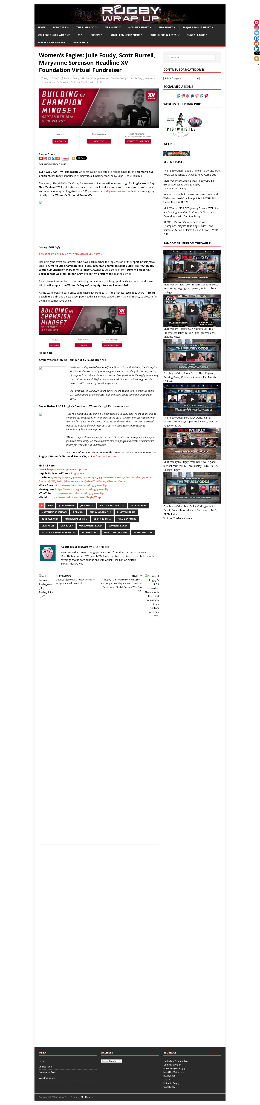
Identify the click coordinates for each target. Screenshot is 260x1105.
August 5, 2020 (51, 78)
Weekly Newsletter (51, 42)
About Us (79, 42)
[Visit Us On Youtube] (187, 95)
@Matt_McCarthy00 (85, 477)
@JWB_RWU (55, 481)
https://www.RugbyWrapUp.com (67, 469)
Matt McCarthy (72, 78)
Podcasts (59, 27)
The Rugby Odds (87, 27)
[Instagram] (45, 158)
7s (78, 35)
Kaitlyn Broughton (112, 505)
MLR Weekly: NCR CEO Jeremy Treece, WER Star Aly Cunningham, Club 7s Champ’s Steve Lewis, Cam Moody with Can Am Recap (191, 212)
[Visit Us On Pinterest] (206, 95)
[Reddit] (58, 158)
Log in (42, 1061)
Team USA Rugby (126, 518)
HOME (41, 27)
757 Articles (102, 546)
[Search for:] (192, 58)
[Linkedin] (256, 48)
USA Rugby (166, 27)
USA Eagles (48, 525)
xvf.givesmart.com (115, 191)
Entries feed (45, 1066)
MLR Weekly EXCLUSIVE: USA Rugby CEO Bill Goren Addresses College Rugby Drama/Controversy (188, 184)
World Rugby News (115, 532)
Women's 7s (55, 82)
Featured (105, 78)
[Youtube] (41, 158)
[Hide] (258, 64)
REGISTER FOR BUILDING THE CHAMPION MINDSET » (70, 254)
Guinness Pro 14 (172, 1064)
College (95, 78)
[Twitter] (49, 158)
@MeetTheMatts (94, 481)
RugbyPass (169, 1075)
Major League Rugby (197, 27)
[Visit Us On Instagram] (183, 95)
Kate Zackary (138, 505)
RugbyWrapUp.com (76, 518)
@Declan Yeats (116, 481)
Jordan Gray (66, 505)
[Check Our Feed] (197, 95)
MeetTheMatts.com (173, 1072)
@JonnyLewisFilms (110, 477)
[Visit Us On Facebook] (192, 95)
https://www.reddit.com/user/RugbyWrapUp (77, 497)
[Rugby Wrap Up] (130, 21)
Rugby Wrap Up (80, 473)
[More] (73, 158)
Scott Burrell (102, 518)
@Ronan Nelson (73, 481)
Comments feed (47, 1072)
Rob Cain (78, 512)
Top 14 (167, 1079)
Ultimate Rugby (171, 1083)
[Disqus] (99, 897)
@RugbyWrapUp (61, 477)
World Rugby (90, 532)
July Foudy (87, 505)
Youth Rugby (88, 82)
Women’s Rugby (138, 27)
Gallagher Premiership (175, 1061)
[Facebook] (54, 158)
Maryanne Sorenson (54, 512)
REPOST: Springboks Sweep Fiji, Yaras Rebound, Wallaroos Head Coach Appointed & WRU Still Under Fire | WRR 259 (190, 198)
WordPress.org (47, 1078)
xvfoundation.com (104, 456)
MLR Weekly (113, 27)
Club (87, 78)
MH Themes (87, 1097)
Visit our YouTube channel (178, 518)
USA (130, 78)
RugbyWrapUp (50, 518)
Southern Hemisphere (125, 35)
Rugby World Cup (100, 512)
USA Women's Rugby (91, 525)
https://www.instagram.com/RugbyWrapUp (82, 489)
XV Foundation (143, 532)
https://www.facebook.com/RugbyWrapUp (80, 485)
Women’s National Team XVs (58, 532)
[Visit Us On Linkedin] (201, 95)
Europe (95, 35)
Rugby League (196, 35)
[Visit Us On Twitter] (178, 95)
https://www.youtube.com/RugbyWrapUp (78, 493)
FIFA (50, 505)
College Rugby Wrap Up (54, 35)
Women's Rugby (71, 82)
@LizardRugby (131, 477)
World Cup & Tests (164, 35)
